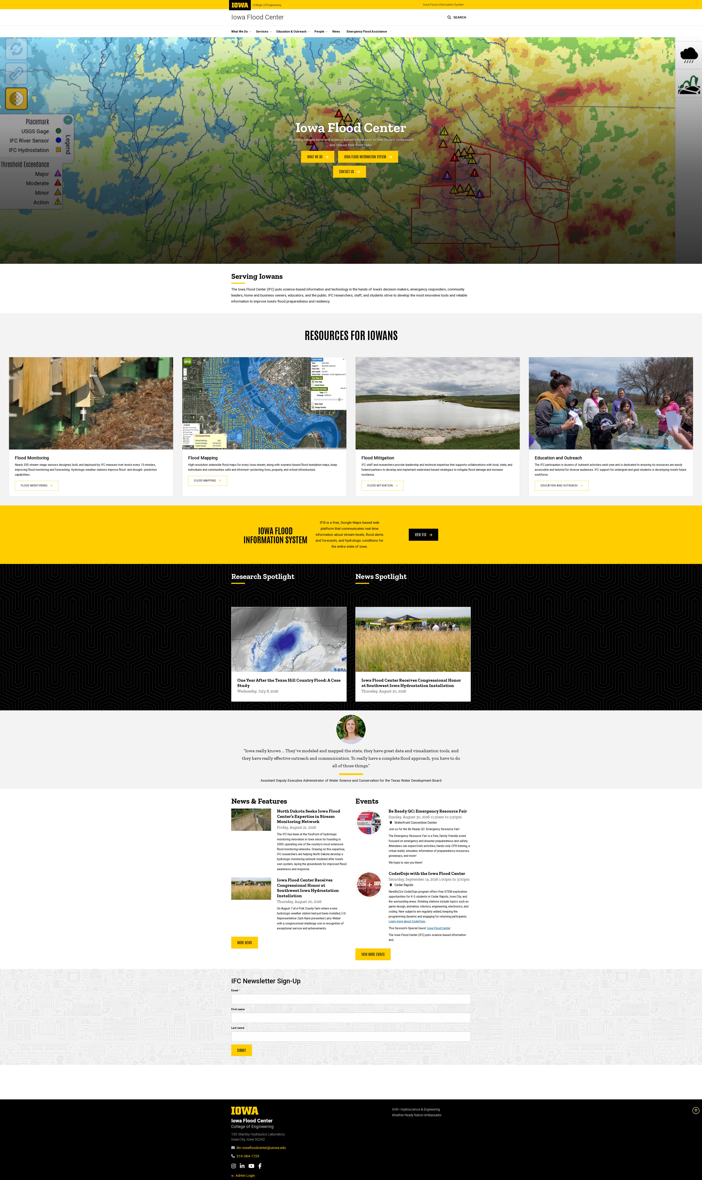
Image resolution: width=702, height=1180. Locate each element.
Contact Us (347, 171)
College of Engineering (267, 5)
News (336, 31)
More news (244, 942)
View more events (373, 954)
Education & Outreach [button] (291, 31)
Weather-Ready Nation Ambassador (416, 1115)
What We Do (315, 156)
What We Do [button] (239, 31)
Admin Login (245, 1175)
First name (238, 1009)
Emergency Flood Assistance (367, 31)
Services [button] (262, 31)
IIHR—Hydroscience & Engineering (416, 1109)
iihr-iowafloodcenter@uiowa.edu (261, 1148)
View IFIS (421, 534)
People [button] (319, 31)
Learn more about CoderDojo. (407, 921)
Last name (237, 1028)
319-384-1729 (248, 1156)
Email (234, 990)
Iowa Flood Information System (443, 4)
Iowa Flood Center (257, 17)
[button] (457, 17)
